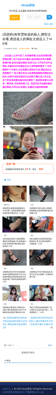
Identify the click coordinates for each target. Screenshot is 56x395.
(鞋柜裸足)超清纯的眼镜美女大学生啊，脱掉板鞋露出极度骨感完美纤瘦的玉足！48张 (14, 210)
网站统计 (19, 392)
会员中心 (6, 388)
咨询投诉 (8, 392)
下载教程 (29, 392)
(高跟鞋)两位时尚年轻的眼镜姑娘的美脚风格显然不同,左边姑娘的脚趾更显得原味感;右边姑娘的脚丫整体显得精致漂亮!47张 (14, 277)
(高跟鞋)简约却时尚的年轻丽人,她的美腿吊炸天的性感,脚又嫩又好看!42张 (41, 321)
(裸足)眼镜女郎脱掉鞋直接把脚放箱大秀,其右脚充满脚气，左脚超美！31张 (41, 241)
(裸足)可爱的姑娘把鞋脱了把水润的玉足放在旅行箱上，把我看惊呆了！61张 (40, 309)
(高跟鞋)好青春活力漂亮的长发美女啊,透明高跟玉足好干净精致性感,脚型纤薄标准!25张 (14, 309)
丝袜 (5, 235)
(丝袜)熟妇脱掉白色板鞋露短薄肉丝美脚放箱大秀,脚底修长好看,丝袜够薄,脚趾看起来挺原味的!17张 (14, 242)
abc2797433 (25, 49)
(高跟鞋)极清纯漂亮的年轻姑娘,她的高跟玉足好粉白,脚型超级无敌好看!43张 (15, 322)
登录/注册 (48, 24)
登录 (49, 345)
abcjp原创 (28, 5)
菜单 (15, 17)
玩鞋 (32, 205)
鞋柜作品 (6, 205)
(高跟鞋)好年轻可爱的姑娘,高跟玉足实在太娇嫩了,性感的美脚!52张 (41, 274)
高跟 (35, 49)
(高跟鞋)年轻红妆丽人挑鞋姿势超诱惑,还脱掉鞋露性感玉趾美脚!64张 (41, 210)
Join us (39, 392)
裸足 (32, 235)
